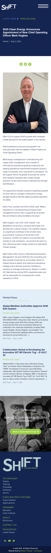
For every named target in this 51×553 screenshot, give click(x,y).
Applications (9, 502)
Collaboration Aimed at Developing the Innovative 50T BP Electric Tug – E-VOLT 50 (25, 352)
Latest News (9, 532)
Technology (10, 478)
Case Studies (9, 500)
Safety (6, 481)
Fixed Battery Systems (16, 497)
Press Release (28, 19)
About (6, 517)
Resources (10, 529)
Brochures (8, 520)
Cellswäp (7, 487)
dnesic (5, 41)
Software (7, 489)
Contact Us (10, 524)
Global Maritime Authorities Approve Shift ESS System (25, 307)
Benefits (7, 510)
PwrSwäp (8, 507)
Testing (6, 484)
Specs (6, 492)
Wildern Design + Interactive (31, 551)
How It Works (9, 513)
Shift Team (7, 338)
